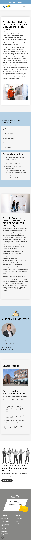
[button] (28, 7)
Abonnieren (13, 508)
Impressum (4, 531)
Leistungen (19, 518)
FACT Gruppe (19, 520)
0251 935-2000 (5, 524)
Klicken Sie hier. (18, 2)
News (17, 523)
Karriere (18, 521)
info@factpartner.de (6, 526)
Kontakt (18, 525)
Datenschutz (4, 533)
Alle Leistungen (7, 480)
